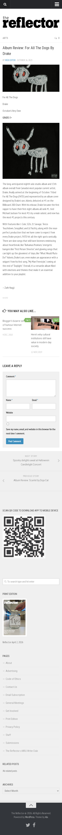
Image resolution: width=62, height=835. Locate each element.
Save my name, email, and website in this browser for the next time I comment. (30, 431)
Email (35, 400)
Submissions (12, 742)
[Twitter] (27, 825)
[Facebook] (34, 825)
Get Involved (12, 710)
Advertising (11, 671)
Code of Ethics (13, 679)
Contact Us (11, 687)
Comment (11, 376)
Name (9, 400)
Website (9, 412)
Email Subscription (15, 694)
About (9, 663)
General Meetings (15, 702)
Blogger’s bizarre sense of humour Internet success (15, 324)
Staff (8, 734)
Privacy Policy (13, 726)
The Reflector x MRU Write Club (22, 750)
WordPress (29, 817)
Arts (5, 38)
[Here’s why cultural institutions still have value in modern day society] (45, 323)
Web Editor (10, 60)
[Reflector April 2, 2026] (15, 635)
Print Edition (12, 718)
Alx (46, 817)
